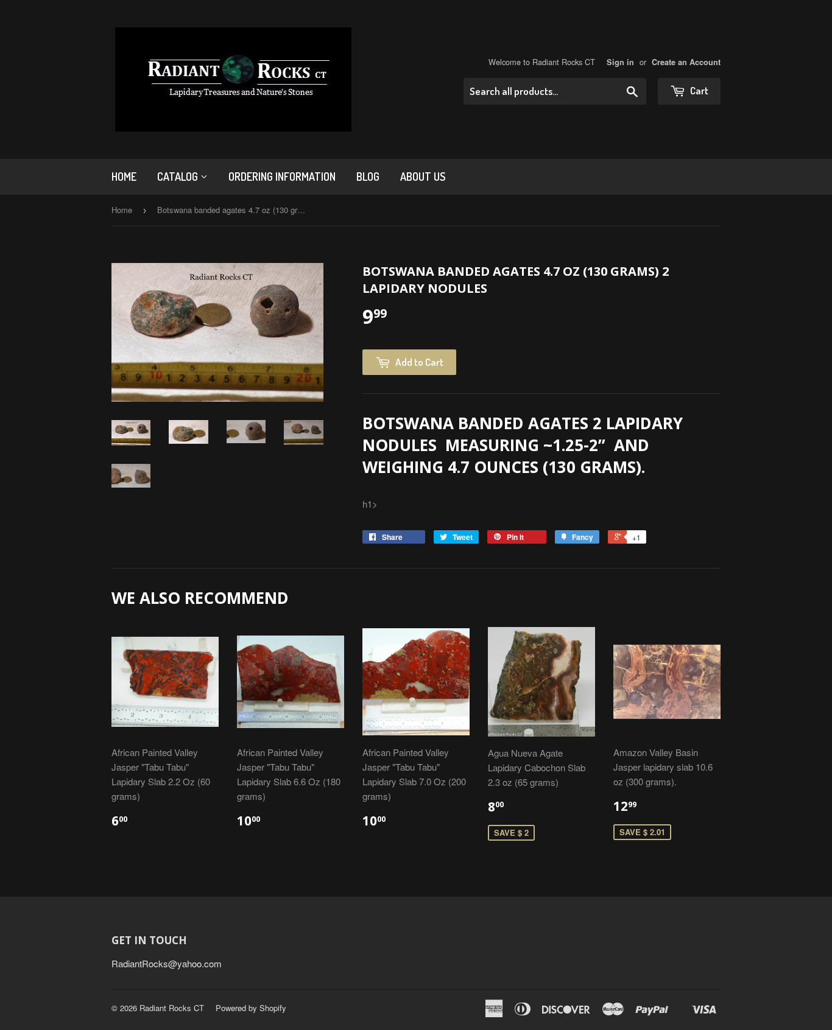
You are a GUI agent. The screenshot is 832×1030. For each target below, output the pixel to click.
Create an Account (686, 62)
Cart (698, 90)
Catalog (178, 176)
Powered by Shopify (251, 1008)
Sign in (620, 62)
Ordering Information (282, 176)
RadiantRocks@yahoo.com (166, 963)
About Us (422, 176)
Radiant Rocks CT (171, 1008)
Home (123, 176)
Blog (367, 176)
